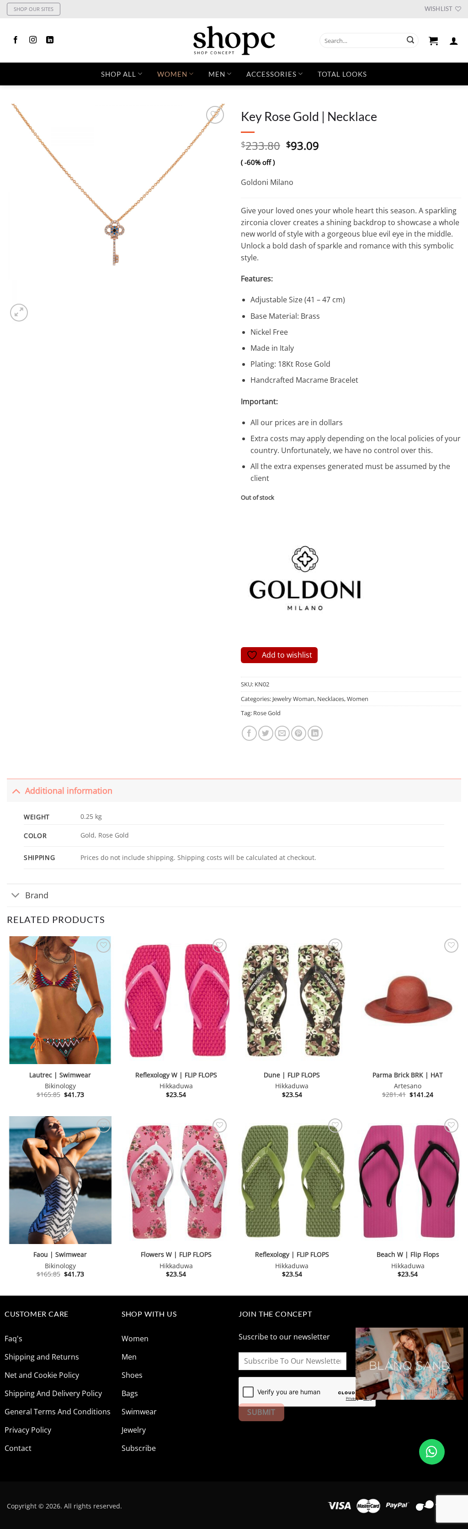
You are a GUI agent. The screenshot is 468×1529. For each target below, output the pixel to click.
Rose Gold (267, 713)
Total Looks (342, 74)
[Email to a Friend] (282, 733)
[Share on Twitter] (265, 733)
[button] (433, 40)
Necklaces (330, 699)
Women (172, 74)
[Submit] (410, 40)
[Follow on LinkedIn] (49, 40)
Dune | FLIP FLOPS (292, 1075)
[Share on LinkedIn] (315, 733)
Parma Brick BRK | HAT (407, 1075)
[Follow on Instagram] (33, 40)
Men (216, 74)
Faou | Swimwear (60, 1254)
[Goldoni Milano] (305, 579)
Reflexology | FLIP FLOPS (292, 1254)
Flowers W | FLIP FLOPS (176, 1254)
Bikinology (60, 1086)
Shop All (118, 74)
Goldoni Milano (267, 182)
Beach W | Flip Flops (408, 1254)
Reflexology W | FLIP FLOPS (176, 1075)
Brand (36, 895)
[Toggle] (16, 790)
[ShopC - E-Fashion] (234, 40)
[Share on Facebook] (249, 733)
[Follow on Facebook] (15, 40)
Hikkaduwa (176, 1086)
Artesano (407, 1086)
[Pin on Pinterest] (298, 733)
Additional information (68, 790)
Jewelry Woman (293, 699)
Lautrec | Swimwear (60, 1075)
